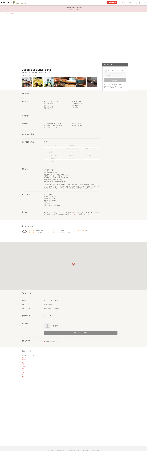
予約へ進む (115, 80)
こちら (75, 214)
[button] (136, 2)
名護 (23, 370)
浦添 (23, 368)
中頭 (23, 364)
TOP (2, 13)
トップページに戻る (73, 10)
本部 (23, 377)
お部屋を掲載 (112, 2)
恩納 (23, 362)
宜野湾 (24, 366)
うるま (12, 13)
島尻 (23, 374)
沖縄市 (24, 360)
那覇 (23, 372)
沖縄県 (7, 13)
